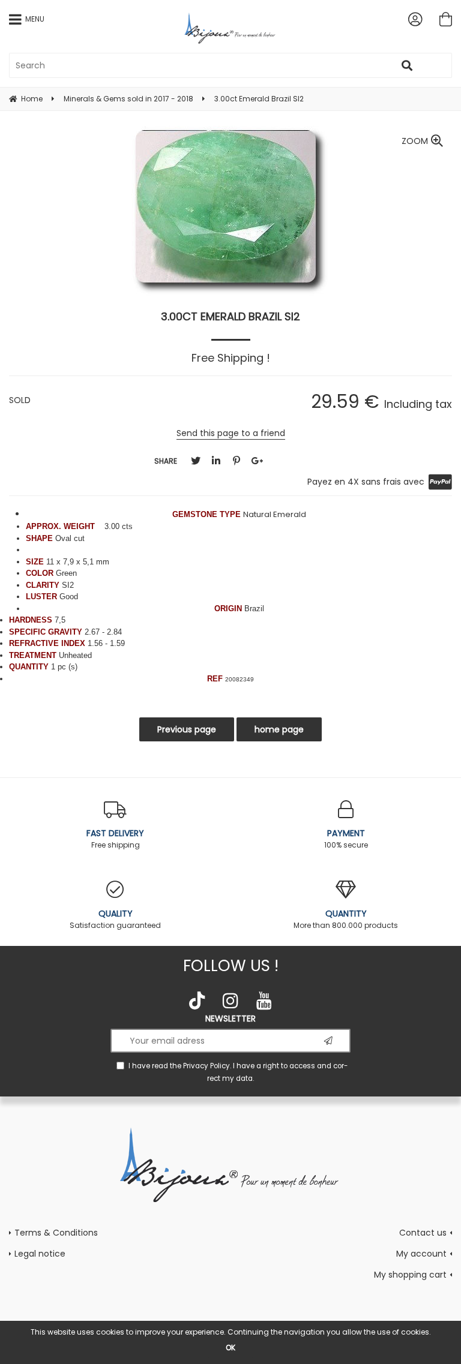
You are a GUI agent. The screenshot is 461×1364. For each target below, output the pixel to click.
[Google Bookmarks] (257, 461)
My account (421, 1254)
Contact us (423, 1233)
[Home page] (230, 28)
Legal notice (39, 1254)
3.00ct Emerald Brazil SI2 (230, 316)
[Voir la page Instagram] (230, 1001)
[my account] (415, 19)
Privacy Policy (206, 1066)
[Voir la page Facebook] (197, 1001)
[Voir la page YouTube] (264, 1001)
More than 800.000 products (346, 919)
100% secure (346, 838)
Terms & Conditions (56, 1233)
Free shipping (115, 838)
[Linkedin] (216, 461)
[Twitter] (196, 461)
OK (230, 1347)
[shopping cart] (445, 19)
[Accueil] (230, 1164)
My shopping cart (410, 1275)
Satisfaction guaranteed (115, 919)
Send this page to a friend (230, 433)
